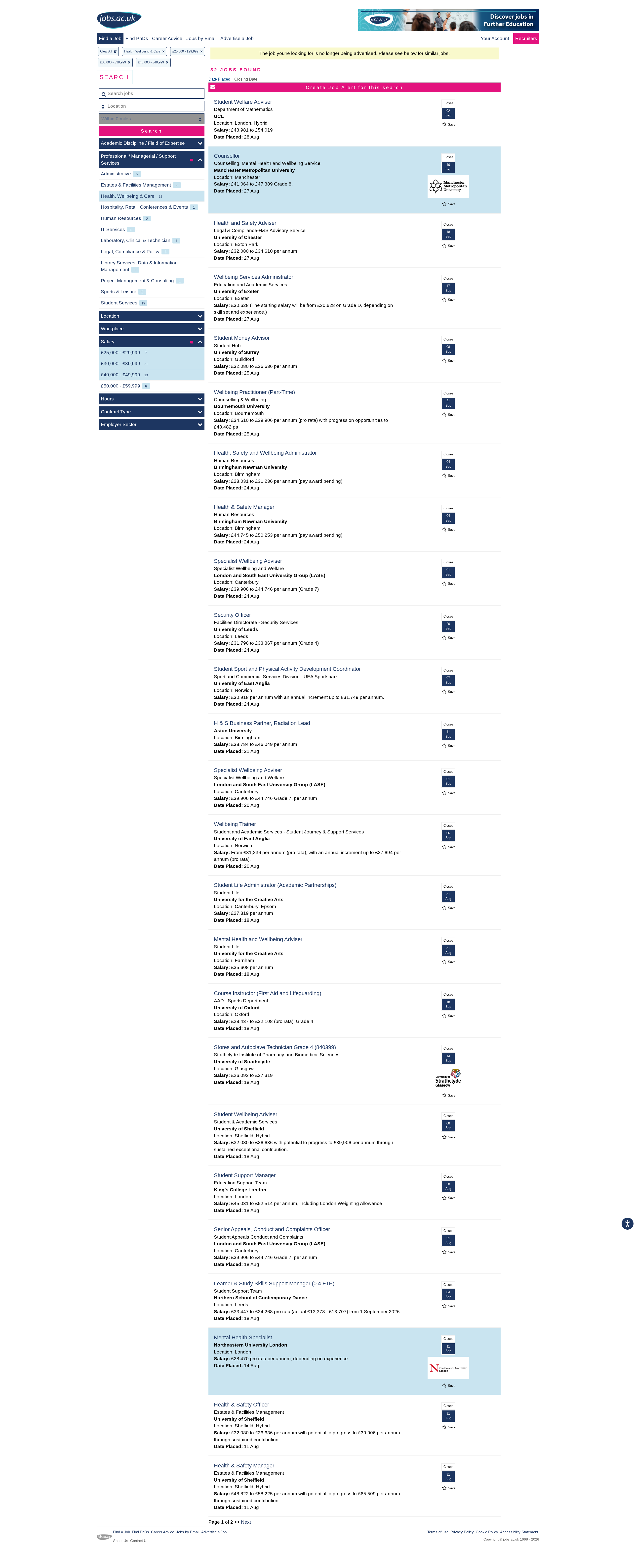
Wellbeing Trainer (235, 824)
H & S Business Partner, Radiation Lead (262, 723)
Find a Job (110, 38)
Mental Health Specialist (243, 1337)
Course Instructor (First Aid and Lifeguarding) (267, 993)
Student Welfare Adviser (243, 102)
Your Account (495, 38)
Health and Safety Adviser (245, 223)
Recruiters (526, 38)
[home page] (119, 21)
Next (246, 1522)
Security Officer (232, 615)
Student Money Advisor (242, 338)
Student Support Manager (245, 1175)
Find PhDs (136, 38)
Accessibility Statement (519, 1532)
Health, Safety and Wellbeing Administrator (265, 453)
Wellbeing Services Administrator (253, 277)
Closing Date (245, 79)
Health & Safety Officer (241, 1405)
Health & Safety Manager (244, 507)
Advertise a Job (237, 38)
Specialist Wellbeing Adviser (248, 561)
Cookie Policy (487, 1532)
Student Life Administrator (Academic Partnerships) (275, 885)
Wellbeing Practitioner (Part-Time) (254, 392)
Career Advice (167, 38)
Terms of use (437, 1532)
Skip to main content (23, 5)
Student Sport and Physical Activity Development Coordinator (287, 669)
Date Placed (219, 79)
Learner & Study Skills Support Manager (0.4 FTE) (274, 1283)
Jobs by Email (201, 38)
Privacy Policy (462, 1532)
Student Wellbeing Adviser (245, 1114)
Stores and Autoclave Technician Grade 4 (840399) (275, 1047)
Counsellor (227, 156)
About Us (120, 1541)
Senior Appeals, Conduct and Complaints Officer (272, 1229)
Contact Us (139, 1541)
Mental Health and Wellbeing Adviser (258, 939)
